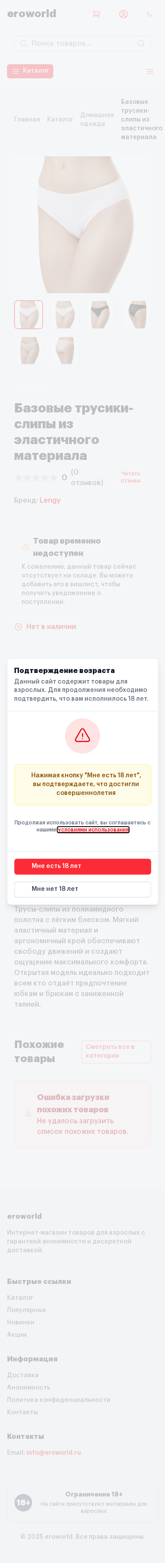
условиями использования (93, 829)
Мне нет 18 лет (55, 889)
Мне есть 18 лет (56, 866)
